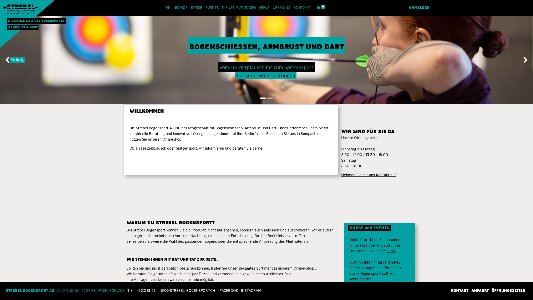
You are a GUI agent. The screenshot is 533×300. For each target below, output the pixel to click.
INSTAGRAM (251, 290)
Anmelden (419, 7)
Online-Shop (304, 268)
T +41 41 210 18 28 (141, 290)
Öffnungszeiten (509, 290)
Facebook (229, 290)
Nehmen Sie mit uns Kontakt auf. (368, 175)
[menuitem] (176, 8)
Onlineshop (172, 139)
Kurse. (391, 251)
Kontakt (459, 290)
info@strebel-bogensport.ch (187, 290)
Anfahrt (480, 290)
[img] (21, 60)
